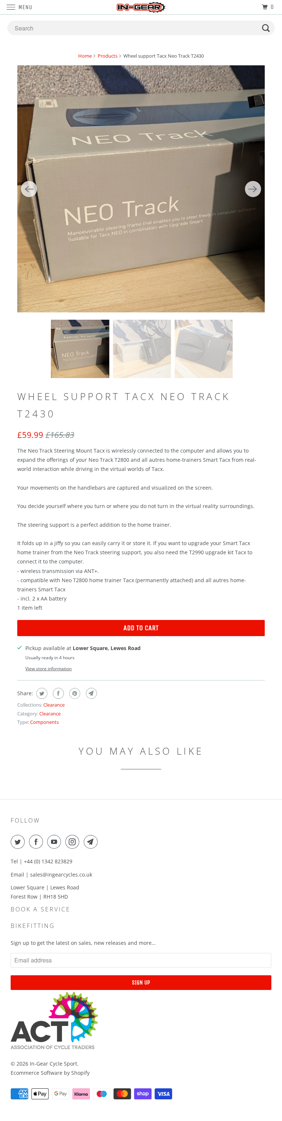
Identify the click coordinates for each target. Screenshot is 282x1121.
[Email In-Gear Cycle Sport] (92, 842)
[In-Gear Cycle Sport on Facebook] (37, 842)
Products (108, 55)
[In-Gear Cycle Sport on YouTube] (55, 842)
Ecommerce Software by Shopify (50, 1072)
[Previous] (29, 189)
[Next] (253, 189)
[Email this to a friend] (90, 693)
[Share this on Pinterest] (74, 693)
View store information (48, 668)
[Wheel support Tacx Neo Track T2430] (140, 188)
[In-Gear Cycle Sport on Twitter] (19, 842)
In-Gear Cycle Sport (53, 1063)
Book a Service (40, 909)
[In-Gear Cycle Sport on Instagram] (73, 842)
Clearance (54, 704)
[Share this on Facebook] (57, 693)
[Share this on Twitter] (41, 693)
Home (85, 55)
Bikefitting (33, 926)
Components (44, 722)
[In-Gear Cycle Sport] (141, 7)
